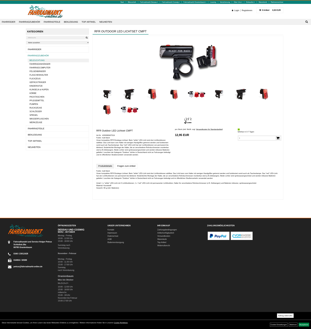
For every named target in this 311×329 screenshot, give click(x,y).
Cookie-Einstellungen (279, 325)
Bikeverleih (132, 2)
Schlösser (36, 111)
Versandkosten (163, 236)
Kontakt (111, 230)
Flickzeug (35, 79)
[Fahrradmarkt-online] (45, 11)
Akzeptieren (303, 325)
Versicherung (225, 2)
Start (122, 2)
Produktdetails (105, 166)
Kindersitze (36, 86)
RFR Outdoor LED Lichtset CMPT (114, 130)
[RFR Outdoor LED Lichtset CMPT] (188, 61)
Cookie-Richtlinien (121, 323)
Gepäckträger (38, 82)
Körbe (33, 93)
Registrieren (247, 10)
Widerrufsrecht (163, 245)
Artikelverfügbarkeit (165, 233)
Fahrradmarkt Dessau (148, 2)
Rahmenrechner (277, 2)
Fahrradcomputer (40, 68)
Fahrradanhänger (40, 64)
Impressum (112, 233)
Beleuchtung (37, 60)
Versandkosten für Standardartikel (209, 129)
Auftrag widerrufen (285, 316)
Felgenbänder (38, 71)
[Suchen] (306, 21)
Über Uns (237, 2)
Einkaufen (250, 2)
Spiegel (34, 115)
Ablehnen (293, 325)
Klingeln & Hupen (39, 90)
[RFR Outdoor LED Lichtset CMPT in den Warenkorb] (278, 138)
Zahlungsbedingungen (167, 230)
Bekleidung (71, 22)
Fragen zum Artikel (126, 166)
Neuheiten (105, 22)
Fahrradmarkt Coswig (170, 2)
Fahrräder (8, 22)
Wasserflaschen (39, 119)
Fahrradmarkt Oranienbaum (194, 2)
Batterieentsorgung (116, 242)
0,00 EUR (271, 10)
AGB (110, 239)
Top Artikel (89, 22)
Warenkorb (263, 2)
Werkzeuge (36, 122)
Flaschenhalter (39, 75)
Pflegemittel (37, 100)
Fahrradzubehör (29, 22)
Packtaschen (37, 97)
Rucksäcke (36, 108)
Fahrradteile (52, 22)
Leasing (213, 2)
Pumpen (34, 104)
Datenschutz (113, 236)
